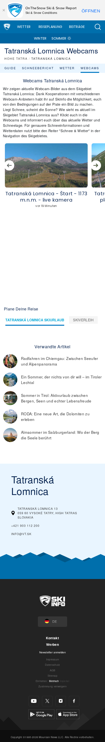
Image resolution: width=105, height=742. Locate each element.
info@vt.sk (21, 534)
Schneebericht (38, 68)
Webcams (90, 68)
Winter (40, 38)
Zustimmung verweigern (52, 686)
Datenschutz (52, 664)
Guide (10, 68)
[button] (97, 27)
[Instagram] (60, 701)
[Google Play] (41, 713)
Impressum (52, 659)
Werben (52, 644)
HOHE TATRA (16, 58)
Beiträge (77, 26)
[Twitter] (47, 701)
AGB (52, 670)
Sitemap (52, 675)
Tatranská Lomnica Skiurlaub (34, 319)
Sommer (59, 38)
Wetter (24, 26)
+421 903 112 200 (25, 525)
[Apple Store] (67, 713)
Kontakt (52, 638)
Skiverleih (83, 319)
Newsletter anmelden (52, 652)
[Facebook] (74, 701)
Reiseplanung (51, 26)
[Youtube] (34, 701)
